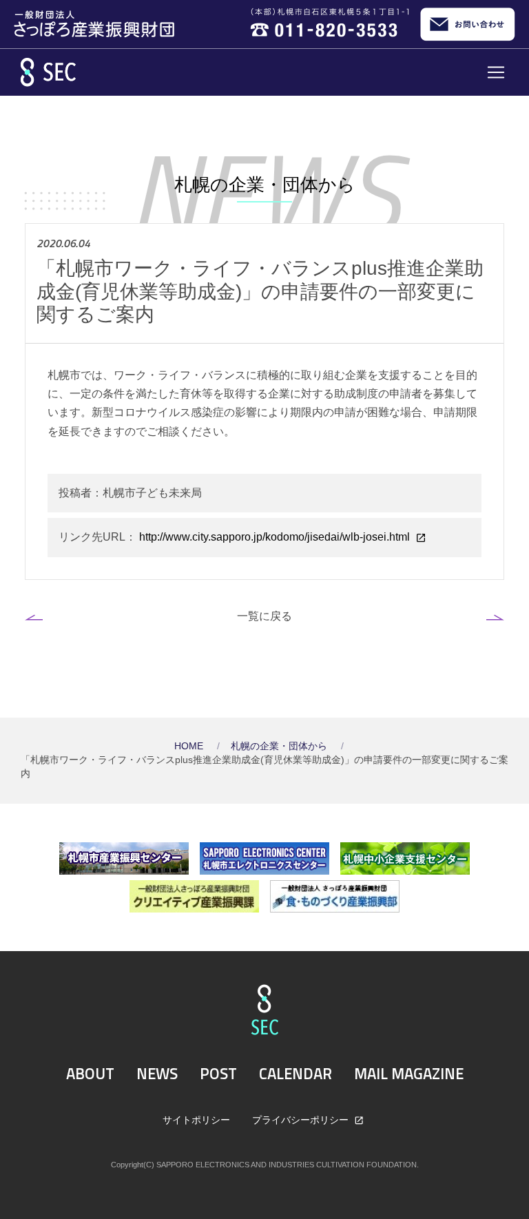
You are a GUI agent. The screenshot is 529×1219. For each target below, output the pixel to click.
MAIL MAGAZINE (409, 1073)
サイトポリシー (196, 1119)
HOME (190, 746)
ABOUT (90, 1073)
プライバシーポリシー (301, 1119)
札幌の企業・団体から (280, 746)
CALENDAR (295, 1073)
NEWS (157, 1073)
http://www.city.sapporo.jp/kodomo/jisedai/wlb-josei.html (274, 537)
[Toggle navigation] (496, 72)
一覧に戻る (264, 615)
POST (218, 1073)
